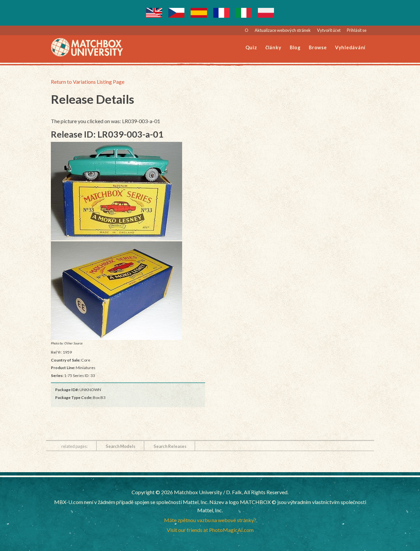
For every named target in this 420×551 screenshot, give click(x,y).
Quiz (251, 47)
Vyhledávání (350, 47)
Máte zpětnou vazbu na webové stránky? (210, 520)
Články (273, 47)
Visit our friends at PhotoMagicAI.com (210, 530)
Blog (295, 47)
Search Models (120, 446)
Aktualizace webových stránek (283, 30)
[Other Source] (128, 191)
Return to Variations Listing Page (87, 81)
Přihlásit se (357, 30)
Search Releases (170, 446)
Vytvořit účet (329, 30)
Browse (318, 47)
